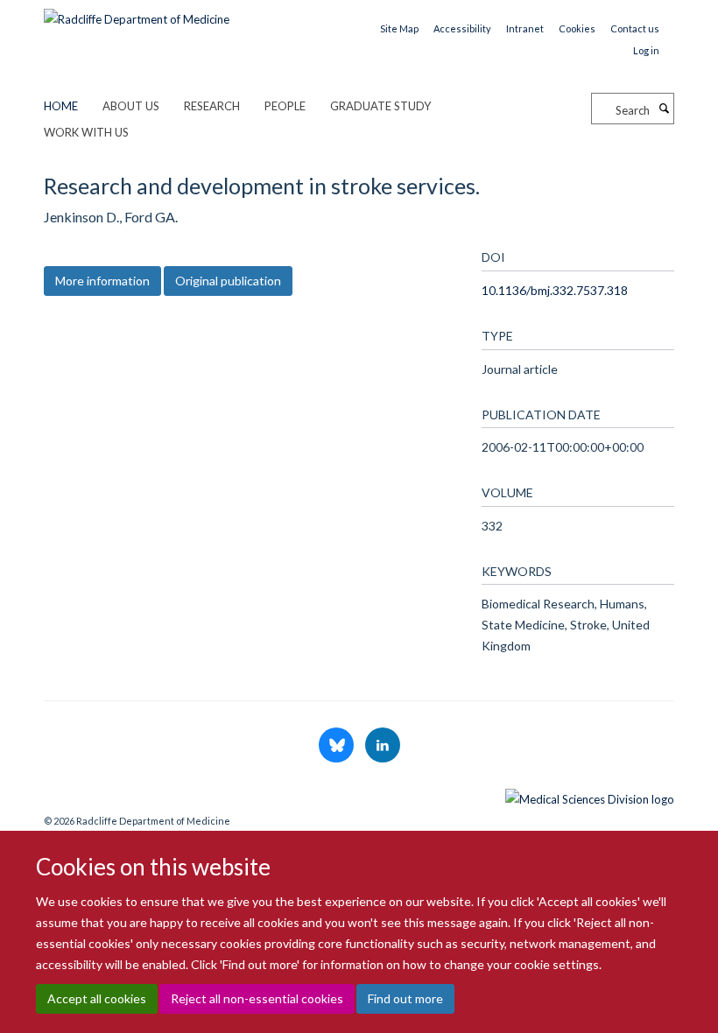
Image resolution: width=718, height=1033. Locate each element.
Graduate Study (380, 106)
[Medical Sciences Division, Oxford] (359, 795)
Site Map (399, 28)
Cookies (577, 28)
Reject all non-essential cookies (257, 998)
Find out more (405, 998)
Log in (646, 50)
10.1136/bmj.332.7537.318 (555, 290)
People (285, 106)
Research (212, 106)
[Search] (663, 108)
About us (130, 106)
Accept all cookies (96, 998)
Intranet (525, 28)
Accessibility (462, 28)
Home (61, 106)
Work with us (86, 132)
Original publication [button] (228, 280)
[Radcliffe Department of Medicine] (136, 13)
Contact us (634, 28)
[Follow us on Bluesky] (337, 746)
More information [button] (102, 280)
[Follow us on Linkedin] (382, 746)
